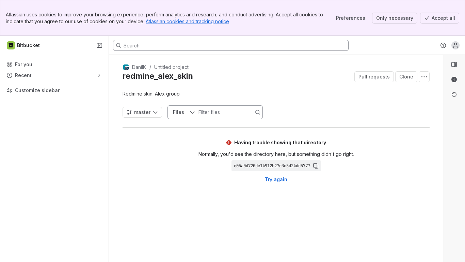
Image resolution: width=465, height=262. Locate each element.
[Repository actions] (424, 76)
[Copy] (315, 166)
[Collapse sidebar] (99, 45)
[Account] (455, 45)
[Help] (443, 45)
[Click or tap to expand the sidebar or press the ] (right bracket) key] (439, 189)
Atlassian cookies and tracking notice (187, 21)
